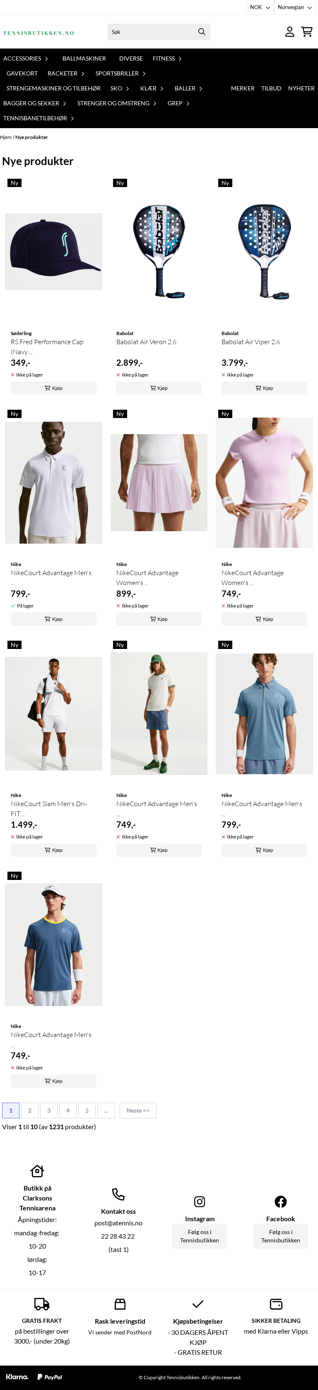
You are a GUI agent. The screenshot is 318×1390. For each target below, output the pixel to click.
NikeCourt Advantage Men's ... (51, 578)
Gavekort (22, 73)
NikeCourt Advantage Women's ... (147, 578)
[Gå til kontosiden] (290, 31)
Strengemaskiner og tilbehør (54, 88)
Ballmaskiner (84, 58)
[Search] (202, 32)
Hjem (6, 137)
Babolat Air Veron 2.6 (146, 342)
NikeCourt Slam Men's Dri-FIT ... (49, 808)
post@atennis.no (118, 1223)
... (106, 1110)
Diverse (131, 58)
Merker (243, 88)
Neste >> (138, 1110)
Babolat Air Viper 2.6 (251, 342)
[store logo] (38, 32)
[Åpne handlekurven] (307, 31)
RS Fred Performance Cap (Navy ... (47, 347)
